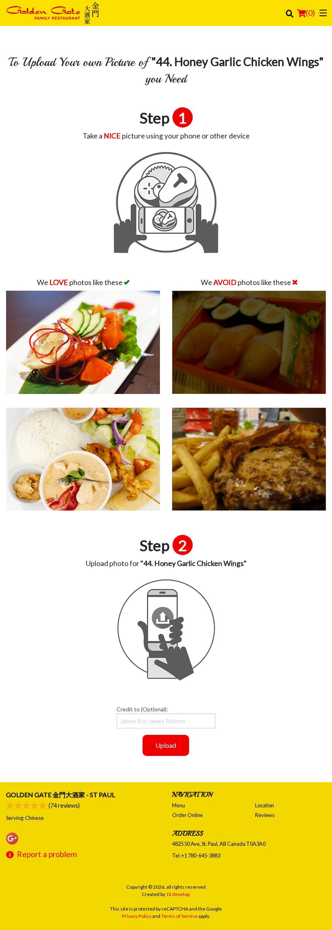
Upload (165, 745)
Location (264, 805)
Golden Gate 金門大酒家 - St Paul (60, 794)
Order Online (187, 815)
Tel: (196, 855)
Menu (178, 805)
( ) (310, 12)
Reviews (265, 815)
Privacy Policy (136, 916)
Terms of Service (179, 916)
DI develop (178, 894)
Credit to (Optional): (142, 709)
